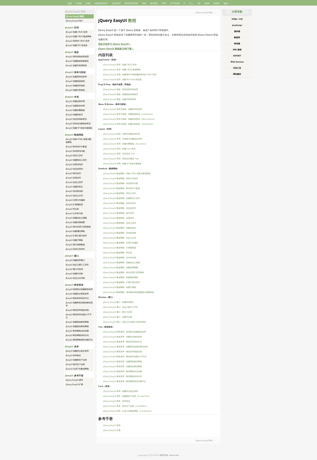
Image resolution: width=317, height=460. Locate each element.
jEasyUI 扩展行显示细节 (76, 235)
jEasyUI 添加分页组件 (75, 249)
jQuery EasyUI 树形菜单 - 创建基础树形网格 (122, 361)
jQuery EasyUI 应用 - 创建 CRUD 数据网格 (122, 69)
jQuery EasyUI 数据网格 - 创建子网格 (119, 287)
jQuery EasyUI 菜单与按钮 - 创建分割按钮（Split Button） (129, 124)
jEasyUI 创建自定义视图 (76, 217)
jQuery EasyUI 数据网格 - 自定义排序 (119, 223)
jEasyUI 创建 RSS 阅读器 (76, 45)
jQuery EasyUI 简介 (74, 20)
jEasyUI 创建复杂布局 (75, 105)
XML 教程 (237, 49)
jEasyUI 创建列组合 (74, 186)
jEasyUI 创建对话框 (74, 273)
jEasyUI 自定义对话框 (75, 278)
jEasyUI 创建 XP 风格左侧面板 (79, 128)
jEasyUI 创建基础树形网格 (77, 321)
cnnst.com (174, 455)
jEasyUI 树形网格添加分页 (77, 335)
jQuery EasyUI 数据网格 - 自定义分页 (119, 237)
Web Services (237, 61)
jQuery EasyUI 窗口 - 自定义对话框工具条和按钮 (124, 321)
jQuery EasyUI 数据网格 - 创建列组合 (119, 227)
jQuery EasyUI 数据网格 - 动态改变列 (119, 208)
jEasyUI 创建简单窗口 (75, 260)
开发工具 (237, 67)
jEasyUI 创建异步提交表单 (77, 350)
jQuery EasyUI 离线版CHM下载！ (116, 48)
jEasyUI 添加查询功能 (75, 151)
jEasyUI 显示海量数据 (75, 244)
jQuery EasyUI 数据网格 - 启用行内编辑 (120, 242)
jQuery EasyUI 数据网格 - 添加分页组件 (120, 178)
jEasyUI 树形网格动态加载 (77, 330)
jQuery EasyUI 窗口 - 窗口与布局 (117, 312)
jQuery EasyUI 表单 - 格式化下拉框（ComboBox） (125, 406)
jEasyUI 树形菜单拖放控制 (77, 310)
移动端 (237, 43)
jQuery (116, 3)
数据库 (237, 37)
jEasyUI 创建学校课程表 (76, 65)
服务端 (237, 31)
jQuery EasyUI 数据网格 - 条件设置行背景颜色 (123, 272)
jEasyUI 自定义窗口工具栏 (77, 264)
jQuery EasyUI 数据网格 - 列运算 (117, 252)
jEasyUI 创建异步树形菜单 (77, 293)
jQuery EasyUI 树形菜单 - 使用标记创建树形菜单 (124, 331)
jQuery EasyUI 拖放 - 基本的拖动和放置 (120, 89)
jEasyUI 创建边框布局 (75, 101)
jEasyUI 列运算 (72, 208)
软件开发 (164, 455)
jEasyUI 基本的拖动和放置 (77, 56)
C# (198, 3)
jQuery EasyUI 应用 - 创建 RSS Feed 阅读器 (122, 79)
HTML (79, 3)
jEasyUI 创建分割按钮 (75, 90)
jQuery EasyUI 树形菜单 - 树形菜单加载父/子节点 (125, 356)
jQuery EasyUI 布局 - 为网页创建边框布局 (121, 133)
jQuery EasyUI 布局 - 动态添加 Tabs (119, 153)
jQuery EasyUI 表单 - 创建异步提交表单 (120, 391)
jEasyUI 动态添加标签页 (76, 119)
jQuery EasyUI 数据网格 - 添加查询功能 (120, 183)
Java (207, 3)
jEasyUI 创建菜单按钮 (75, 85)
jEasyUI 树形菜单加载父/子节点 (78, 316)
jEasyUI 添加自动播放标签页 (78, 123)
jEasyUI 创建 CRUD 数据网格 (78, 36)
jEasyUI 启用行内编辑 (75, 200)
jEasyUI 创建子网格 (74, 240)
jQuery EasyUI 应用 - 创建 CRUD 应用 (120, 64)
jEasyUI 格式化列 (73, 173)
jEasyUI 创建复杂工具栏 (76, 160)
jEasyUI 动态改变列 (74, 168)
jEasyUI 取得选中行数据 (76, 146)
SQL (144, 3)
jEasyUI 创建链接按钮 (75, 81)
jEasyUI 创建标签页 (74, 114)
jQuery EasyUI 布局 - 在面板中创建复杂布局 (122, 138)
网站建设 (237, 74)
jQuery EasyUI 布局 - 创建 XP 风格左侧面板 (122, 163)
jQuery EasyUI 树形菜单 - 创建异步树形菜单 (122, 336)
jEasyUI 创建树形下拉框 (76, 359)
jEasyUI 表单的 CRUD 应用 (77, 40)
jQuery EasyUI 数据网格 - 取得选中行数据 (121, 188)
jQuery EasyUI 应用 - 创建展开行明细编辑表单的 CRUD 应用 (129, 74)
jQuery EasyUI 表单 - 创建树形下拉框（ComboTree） (127, 396)
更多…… (228, 3)
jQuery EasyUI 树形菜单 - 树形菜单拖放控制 (122, 351)
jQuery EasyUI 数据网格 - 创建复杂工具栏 (121, 198)
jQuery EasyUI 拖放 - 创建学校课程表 (119, 99)
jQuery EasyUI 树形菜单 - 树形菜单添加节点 (122, 341)
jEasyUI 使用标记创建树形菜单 (79, 289)
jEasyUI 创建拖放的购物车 (77, 61)
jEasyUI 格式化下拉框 (75, 364)
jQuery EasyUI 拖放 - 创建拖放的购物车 (120, 94)
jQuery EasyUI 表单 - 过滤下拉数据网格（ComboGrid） (128, 411)
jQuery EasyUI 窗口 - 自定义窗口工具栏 (120, 307)
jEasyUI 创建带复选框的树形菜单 (79, 304)
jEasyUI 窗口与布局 (74, 269)
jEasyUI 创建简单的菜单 (76, 76)
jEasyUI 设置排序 (73, 177)
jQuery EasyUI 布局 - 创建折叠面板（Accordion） (125, 143)
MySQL (154, 3)
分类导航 (237, 11)
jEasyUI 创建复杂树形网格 (77, 326)
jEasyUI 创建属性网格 (75, 231)
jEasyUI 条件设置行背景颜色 (78, 226)
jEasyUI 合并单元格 (74, 213)
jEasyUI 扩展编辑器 (74, 204)
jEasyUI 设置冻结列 (74, 164)
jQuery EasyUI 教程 (75, 16)
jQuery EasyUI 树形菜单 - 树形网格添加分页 (122, 376)
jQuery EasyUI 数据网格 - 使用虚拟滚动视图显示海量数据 (128, 292)
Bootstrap (131, 3)
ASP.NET (237, 55)
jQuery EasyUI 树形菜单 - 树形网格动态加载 (122, 371)
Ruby (216, 3)
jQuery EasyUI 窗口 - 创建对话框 (117, 317)
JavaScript (101, 3)
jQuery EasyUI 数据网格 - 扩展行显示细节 (121, 282)
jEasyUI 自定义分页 (74, 195)
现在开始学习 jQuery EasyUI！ (114, 44)
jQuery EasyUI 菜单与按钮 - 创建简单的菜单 (122, 109)
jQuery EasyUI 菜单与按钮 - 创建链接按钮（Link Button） (128, 114)
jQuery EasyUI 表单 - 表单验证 (116, 401)
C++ (191, 3)
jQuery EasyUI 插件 (74, 380)
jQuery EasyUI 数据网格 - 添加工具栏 (119, 193)
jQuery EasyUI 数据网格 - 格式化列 (118, 213)
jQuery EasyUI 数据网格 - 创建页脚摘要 (120, 267)
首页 (70, 3)
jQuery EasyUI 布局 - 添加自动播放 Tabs (121, 158)
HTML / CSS (237, 19)
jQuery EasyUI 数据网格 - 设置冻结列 (119, 203)
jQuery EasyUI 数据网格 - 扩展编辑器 (119, 247)
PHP (164, 3)
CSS (88, 3)
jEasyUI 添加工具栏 (74, 155)
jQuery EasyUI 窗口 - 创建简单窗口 (118, 302)
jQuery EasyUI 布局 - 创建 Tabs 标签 (119, 148)
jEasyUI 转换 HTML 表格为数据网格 (78, 140)
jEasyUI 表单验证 (73, 355)
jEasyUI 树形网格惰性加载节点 (79, 339)
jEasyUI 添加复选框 (74, 191)
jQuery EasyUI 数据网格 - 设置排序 (118, 218)
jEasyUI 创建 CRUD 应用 (76, 32)
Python (175, 3)
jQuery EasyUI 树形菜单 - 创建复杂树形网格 (122, 366)
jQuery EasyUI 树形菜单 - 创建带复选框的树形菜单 (125, 346)
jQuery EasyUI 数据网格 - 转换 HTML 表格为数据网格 (126, 173)
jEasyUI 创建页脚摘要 (75, 222)
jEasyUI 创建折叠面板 (75, 110)
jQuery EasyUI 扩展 (74, 384)
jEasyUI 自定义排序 (74, 182)
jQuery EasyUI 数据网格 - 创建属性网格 (120, 277)
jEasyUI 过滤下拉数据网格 (77, 368)
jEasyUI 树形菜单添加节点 (77, 298)
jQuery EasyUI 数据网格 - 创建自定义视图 (121, 262)
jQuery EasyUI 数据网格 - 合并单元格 (119, 257)
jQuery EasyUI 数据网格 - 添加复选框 (119, 232)
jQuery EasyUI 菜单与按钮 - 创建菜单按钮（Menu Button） (129, 119)
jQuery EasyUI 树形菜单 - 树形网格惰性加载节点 (124, 381)
